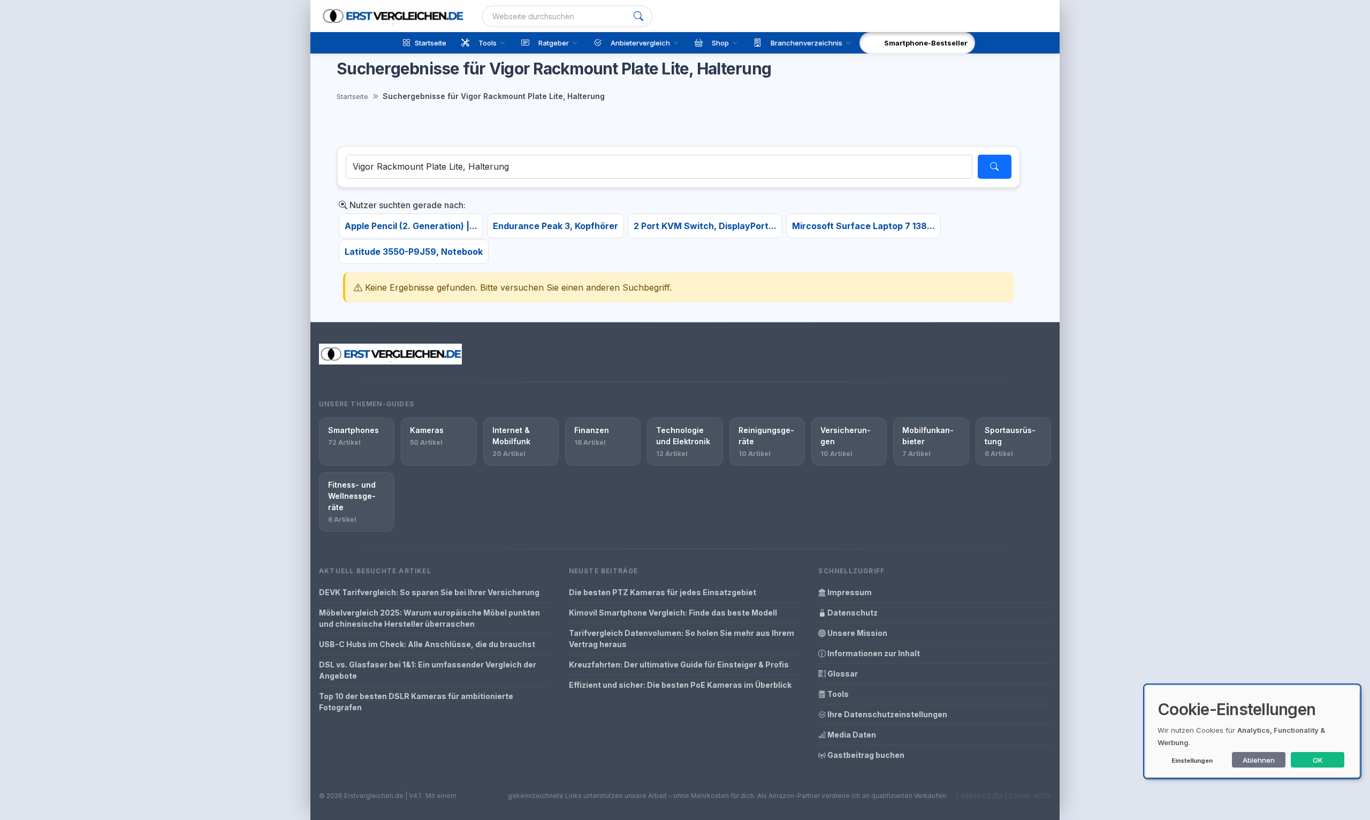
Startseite (352, 96)
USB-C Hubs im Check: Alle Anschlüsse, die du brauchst (427, 644)
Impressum (849, 592)
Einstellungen (1192, 760)
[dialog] (1252, 731)
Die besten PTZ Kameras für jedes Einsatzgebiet (662, 592)
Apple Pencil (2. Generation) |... (411, 226)
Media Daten (851, 734)
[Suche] (638, 16)
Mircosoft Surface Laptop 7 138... (863, 226)
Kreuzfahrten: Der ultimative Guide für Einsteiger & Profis (679, 664)
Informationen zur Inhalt (873, 653)
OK (1318, 760)
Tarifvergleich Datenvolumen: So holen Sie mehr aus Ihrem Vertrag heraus (681, 638)
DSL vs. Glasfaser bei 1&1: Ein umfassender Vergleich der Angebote (427, 670)
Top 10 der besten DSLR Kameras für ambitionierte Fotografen (416, 702)
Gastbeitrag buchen (865, 755)
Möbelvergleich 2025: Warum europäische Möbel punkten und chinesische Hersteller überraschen (429, 618)
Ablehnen (1259, 760)
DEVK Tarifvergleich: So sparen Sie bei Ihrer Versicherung (429, 592)
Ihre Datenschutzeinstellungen (886, 714)
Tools (837, 693)
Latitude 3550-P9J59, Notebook (414, 251)
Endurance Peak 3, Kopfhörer (555, 226)
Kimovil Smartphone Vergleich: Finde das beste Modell (673, 612)
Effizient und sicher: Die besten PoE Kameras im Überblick (680, 684)
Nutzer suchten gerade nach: (406, 205)
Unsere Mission (856, 632)
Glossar (842, 673)
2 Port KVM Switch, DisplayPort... (705, 226)
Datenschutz (852, 612)
